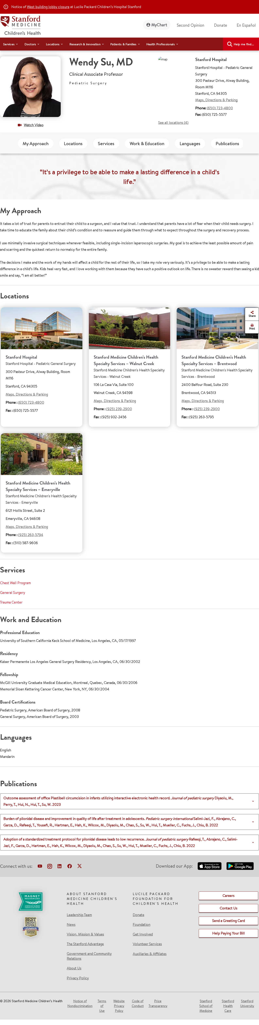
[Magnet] (30, 901)
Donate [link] (220, 25)
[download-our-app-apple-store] (209, 866)
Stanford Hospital (21, 357)
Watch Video (34, 124)
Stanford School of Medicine (205, 1006)
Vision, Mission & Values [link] (85, 934)
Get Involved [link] (143, 934)
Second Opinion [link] (190, 25)
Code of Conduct (138, 1003)
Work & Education (147, 143)
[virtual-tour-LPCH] (39, 867)
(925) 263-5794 (30, 534)
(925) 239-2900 (119, 408)
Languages (190, 143)
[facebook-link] (69, 867)
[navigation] (129, 44)
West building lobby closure (48, 6)
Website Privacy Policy (119, 1006)
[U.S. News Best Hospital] (30, 927)
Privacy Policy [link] (78, 978)
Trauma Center (11, 602)
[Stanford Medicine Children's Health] (20, 24)
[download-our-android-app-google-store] (240, 866)
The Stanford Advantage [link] (85, 944)
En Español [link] (246, 25)
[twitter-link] (79, 867)
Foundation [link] (141, 924)
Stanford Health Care (228, 1006)
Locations (73, 143)
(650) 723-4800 (220, 108)
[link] (248, 25)
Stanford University (247, 1003)
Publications (227, 143)
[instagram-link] (49, 867)
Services (106, 143)
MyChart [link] (159, 24)
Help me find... (244, 44)
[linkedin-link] (59, 867)
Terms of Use (102, 1006)
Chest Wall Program (15, 582)
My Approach (36, 143)
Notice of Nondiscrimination (79, 1003)
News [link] (71, 924)
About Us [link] (74, 968)
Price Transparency (158, 1003)
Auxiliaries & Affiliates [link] (150, 953)
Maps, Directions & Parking (216, 99)
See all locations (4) (173, 122)
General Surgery (12, 592)
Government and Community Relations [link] (89, 956)
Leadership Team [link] (79, 914)
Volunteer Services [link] (147, 944)
